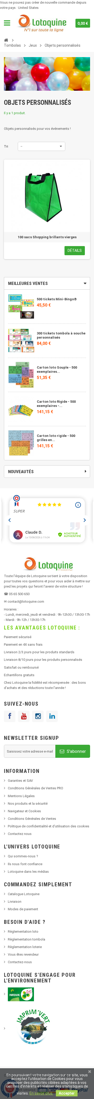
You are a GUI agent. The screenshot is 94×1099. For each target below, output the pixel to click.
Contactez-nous (20, 962)
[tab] (47, 283)
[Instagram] (38, 716)
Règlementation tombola (26, 939)
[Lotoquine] (41, 23)
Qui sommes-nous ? (23, 856)
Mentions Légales (21, 796)
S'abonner (76, 751)
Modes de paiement (23, 909)
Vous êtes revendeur (23, 954)
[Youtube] (24, 716)
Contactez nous (20, 834)
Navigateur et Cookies (24, 811)
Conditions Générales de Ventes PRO (35, 788)
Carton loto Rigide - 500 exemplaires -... (56, 404)
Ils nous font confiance (25, 864)
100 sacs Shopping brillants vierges (47, 237)
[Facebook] (9, 716)
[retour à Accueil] (6, 39)
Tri (6, 146)
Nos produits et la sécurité (28, 803)
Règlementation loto (23, 931)
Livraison (14, 901)
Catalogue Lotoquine (23, 894)
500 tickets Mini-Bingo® (57, 299)
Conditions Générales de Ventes (32, 819)
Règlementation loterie (25, 947)
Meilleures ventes (28, 283)
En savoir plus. (41, 1093)
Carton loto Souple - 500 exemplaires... (57, 369)
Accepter (67, 1093)
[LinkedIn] (52, 716)
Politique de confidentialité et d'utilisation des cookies (48, 826)
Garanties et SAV (20, 781)
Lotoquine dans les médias (28, 872)
